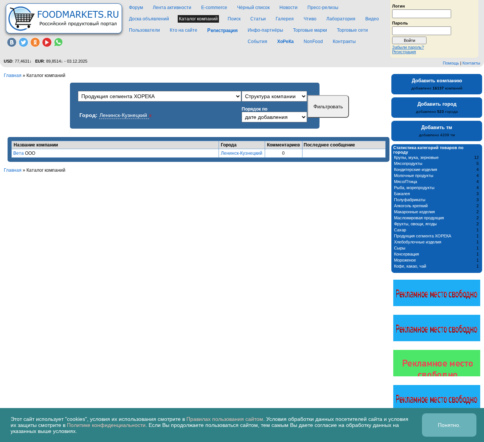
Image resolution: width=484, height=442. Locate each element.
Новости (288, 7)
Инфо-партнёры (265, 30)
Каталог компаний (198, 19)
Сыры (399, 248)
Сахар (400, 230)
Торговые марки (310, 30)
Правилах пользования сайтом (224, 419)
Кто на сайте (183, 30)
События (257, 41)
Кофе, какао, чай (410, 266)
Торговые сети (352, 30)
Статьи (258, 19)
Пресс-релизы (322, 7)
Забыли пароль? (408, 47)
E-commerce (214, 7)
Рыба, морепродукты (414, 187)
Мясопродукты (408, 163)
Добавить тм (436, 127)
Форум (136, 7)
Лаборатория (340, 19)
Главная (13, 75)
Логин (398, 6)
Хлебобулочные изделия (417, 242)
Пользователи (144, 30)
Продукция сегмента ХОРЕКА (422, 236)
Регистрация (404, 51)
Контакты (471, 63)
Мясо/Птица (405, 181)
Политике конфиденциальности (106, 425)
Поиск (234, 19)
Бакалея (402, 193)
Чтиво (310, 19)
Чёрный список (253, 7)
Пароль (400, 23)
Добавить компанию (437, 80)
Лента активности (172, 7)
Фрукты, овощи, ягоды (415, 224)
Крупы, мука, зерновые (416, 157)
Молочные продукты (413, 175)
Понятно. (449, 425)
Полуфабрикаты (409, 199)
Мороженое (405, 260)
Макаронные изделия (414, 211)
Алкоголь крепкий (411, 205)
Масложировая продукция (419, 218)
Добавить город (436, 104)
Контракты (344, 41)
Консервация (406, 254)
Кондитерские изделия (415, 169)
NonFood (313, 41)
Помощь (451, 63)
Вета (18, 153)
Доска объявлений (149, 19)
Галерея (285, 19)
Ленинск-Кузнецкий (241, 153)
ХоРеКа (285, 41)
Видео (372, 19)
